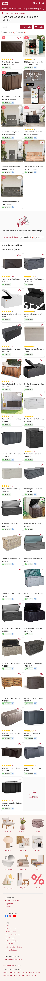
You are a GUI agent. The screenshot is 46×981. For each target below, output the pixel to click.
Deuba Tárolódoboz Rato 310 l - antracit (17, 349)
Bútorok (4, 9)
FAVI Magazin (10, 938)
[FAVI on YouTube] (14, 916)
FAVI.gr (28, 975)
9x (35, 765)
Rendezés (27, 27)
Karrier (7, 907)
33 (42, 744)
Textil (20, 9)
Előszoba (23, 888)
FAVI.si (34, 975)
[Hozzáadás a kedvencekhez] (42, 37)
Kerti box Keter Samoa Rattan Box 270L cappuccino (21, 733)
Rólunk (7, 926)
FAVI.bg (22, 975)
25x (13, 276)
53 (20, 255)
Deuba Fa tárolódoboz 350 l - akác (15, 384)
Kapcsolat (9, 904)
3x (12, 346)
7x (12, 381)
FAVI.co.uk (14, 975)
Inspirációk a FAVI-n (12, 935)
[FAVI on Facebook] (6, 916)
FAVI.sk (13, 972)
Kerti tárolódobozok (18, 13)
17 (20, 38)
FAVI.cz (6, 972)
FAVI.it (38, 972)
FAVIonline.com (9, 966)
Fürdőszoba (8, 869)
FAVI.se (6, 975)
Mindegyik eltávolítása (10, 237)
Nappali (23, 869)
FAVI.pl (19, 972)
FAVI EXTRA (9, 944)
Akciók (37, 888)
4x (12, 765)
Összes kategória (35, 9)
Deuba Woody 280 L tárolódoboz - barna (17, 419)
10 (42, 430)
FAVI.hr (32, 972)
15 (20, 709)
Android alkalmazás (15, 959)
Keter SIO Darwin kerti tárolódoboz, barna (17, 97)
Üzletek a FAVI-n (11, 929)
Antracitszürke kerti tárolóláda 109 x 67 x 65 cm (20, 803)
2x (35, 276)
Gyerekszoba (8, 888)
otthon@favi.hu (13, 901)
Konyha (37, 850)
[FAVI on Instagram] (10, 916)
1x (12, 59)
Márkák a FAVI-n (11, 932)
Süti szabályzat (11, 950)
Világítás (8, 850)
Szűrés (40, 27)
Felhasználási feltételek (14, 947)
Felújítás (23, 850)
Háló (37, 869)
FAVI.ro (25, 972)
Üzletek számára (11, 941)
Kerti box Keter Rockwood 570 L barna (16, 768)
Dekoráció (12, 9)
